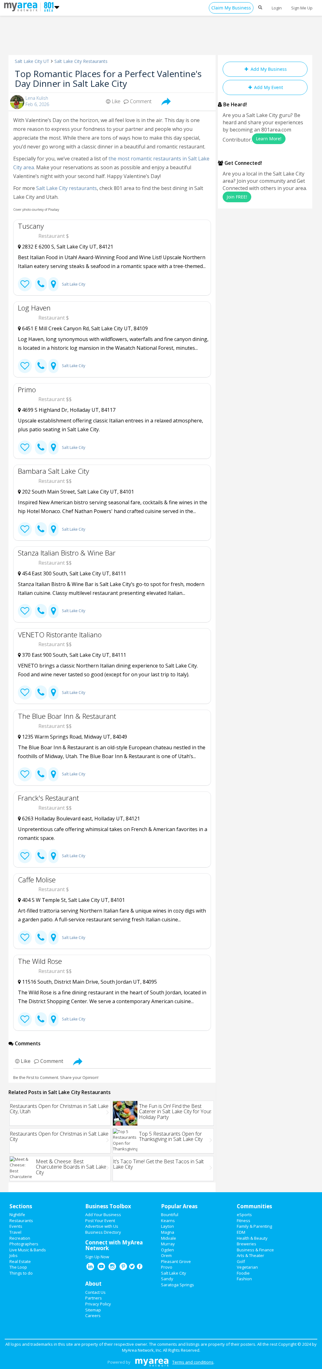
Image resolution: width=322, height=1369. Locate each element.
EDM (241, 1232)
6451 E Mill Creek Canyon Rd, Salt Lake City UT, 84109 (84, 328)
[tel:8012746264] (41, 856)
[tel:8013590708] (41, 692)
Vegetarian (247, 1267)
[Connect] (25, 284)
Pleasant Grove (176, 1261)
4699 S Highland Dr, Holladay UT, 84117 (68, 409)
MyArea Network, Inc (141, 1350)
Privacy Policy (98, 1304)
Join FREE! (237, 197)
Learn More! (268, 139)
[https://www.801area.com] (22, 6)
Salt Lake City (73, 284)
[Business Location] (53, 284)
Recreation (19, 1238)
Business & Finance (255, 1250)
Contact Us (95, 1292)
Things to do (21, 1273)
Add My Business (268, 69)
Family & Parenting (254, 1226)
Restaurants (21, 1220)
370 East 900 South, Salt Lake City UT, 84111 (73, 654)
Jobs (13, 1255)
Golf (241, 1261)
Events (15, 1226)
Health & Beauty (252, 1238)
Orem (166, 1255)
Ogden (167, 1250)
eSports (244, 1214)
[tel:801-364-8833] (41, 937)
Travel (15, 1232)
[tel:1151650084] (41, 1019)
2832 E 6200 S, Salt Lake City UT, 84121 (67, 246)
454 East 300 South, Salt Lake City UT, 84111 (73, 573)
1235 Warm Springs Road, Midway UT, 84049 (74, 736)
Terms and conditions (193, 1362)
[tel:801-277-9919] (41, 284)
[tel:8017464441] (41, 611)
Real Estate (20, 1261)
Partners (93, 1298)
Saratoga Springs (177, 1285)
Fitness (243, 1220)
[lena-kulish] (17, 102)
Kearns (168, 1220)
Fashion (244, 1279)
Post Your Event (100, 1220)
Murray (168, 1244)
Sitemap (93, 1310)
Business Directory (103, 1232)
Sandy (167, 1279)
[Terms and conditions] (151, 1362)
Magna (167, 1232)
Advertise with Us (101, 1226)
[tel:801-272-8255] (41, 366)
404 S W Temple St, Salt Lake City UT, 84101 (73, 900)
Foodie (243, 1273)
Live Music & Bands (27, 1250)
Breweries (246, 1244)
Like (115, 101)
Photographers (23, 1244)
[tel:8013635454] (41, 529)
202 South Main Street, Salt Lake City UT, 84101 (77, 491)
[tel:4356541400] (41, 774)
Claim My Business (231, 8)
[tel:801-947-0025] (41, 447)
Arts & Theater (250, 1255)
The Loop (18, 1267)
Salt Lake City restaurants (66, 188)
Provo (166, 1267)
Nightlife (17, 1214)
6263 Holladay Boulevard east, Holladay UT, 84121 (80, 818)
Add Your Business (103, 1214)
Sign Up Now (97, 1257)
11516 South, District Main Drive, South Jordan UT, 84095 (89, 981)
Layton (167, 1226)
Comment (140, 101)
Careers (93, 1315)
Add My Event (268, 87)
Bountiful (169, 1214)
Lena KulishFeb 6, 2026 (37, 101)
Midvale (168, 1238)
